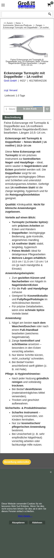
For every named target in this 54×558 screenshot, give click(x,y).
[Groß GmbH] (26, 5)
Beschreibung (13, 117)
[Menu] (3, 5)
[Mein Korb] (49, 5)
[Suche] (49, 14)
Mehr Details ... (25, 516)
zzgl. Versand (10, 90)
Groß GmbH (10, 80)
